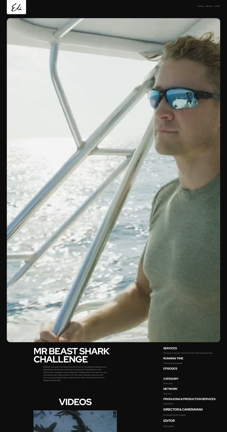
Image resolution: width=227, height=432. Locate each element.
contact (217, 6)
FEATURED (200, 6)
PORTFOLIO (209, 6)
